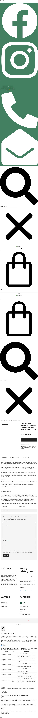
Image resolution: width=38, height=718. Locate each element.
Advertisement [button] (3, 701)
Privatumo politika (4, 603)
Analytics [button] (2, 696)
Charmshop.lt (2, 0)
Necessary (4, 645)
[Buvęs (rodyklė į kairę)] (0, 717)
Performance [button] (3, 691)
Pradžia (2, 420)
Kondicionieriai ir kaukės (15, 420)
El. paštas (5, 545)
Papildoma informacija (14, 457)
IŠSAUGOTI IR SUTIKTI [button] (5, 713)
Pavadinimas (5, 540)
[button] (19, 186)
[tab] (4, 457)
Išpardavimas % (34, 446)
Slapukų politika (4, 604)
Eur (33, 576)
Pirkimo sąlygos (4, 602)
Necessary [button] (3, 644)
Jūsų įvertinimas (6, 521)
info (20, 609)
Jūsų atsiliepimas (6, 525)
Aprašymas (4, 457)
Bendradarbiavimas (4, 606)
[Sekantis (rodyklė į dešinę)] (1, 717)
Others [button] (2, 708)
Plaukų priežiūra (7, 420)
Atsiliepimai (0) (26, 457)
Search (1, 206)
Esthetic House (22, 506)
